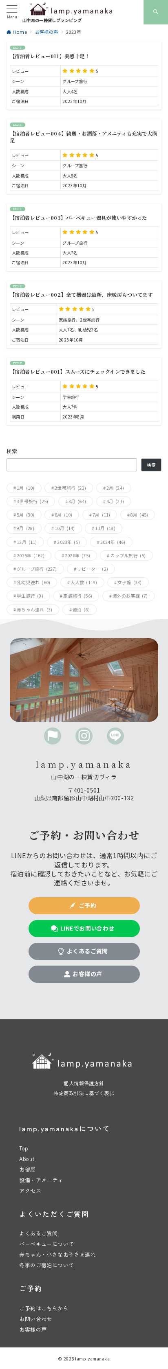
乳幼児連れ (33, 582)
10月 (65, 528)
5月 (25, 515)
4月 (115, 501)
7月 (101, 515)
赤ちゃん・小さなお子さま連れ (57, 1254)
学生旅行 (30, 596)
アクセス (30, 1190)
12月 (27, 542)
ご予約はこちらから (44, 1308)
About (26, 1159)
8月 (139, 515)
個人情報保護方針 (84, 1083)
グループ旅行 (37, 569)
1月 (25, 488)
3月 (77, 501)
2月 (115, 488)
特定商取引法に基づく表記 (83, 1092)
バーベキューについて (46, 1244)
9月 (25, 528)
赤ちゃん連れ (34, 610)
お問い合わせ (35, 1319)
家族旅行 (77, 596)
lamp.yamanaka (92, 1359)
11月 (105, 528)
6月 (63, 515)
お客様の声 (32, 1329)
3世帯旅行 (32, 501)
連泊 (81, 610)
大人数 (84, 582)
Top (23, 1148)
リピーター (92, 569)
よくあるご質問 (38, 1233)
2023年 (68, 542)
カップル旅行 (128, 555)
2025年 (30, 555)
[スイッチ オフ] (155, 12)
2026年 (77, 555)
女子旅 (129, 582)
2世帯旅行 (70, 488)
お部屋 (27, 1169)
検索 (12, 451)
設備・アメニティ (41, 1180)
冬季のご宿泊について (46, 1265)
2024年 (113, 542)
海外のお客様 (130, 596)
